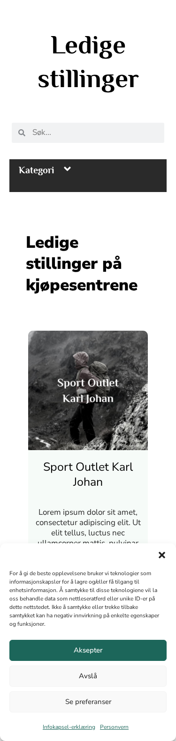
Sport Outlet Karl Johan (88, 474)
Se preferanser (88, 701)
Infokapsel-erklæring (69, 727)
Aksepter (88, 650)
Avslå (88, 676)
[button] (162, 555)
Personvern (114, 727)
